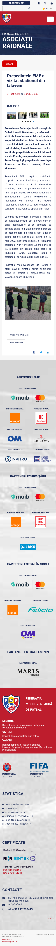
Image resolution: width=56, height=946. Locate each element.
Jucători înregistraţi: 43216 (19, 816)
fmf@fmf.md (14, 904)
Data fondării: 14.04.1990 (17, 805)
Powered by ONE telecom (45, 934)
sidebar (9, 64)
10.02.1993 (7, 777)
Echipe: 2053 (11, 808)
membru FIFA (36, 774)
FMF (27, 34)
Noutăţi (19, 34)
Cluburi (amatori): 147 (16, 812)
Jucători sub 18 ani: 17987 (18, 824)
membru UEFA (9, 774)
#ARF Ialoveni (16, 342)
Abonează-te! (16, 3)
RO (47, 9)
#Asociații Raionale (19, 335)
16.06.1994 (35, 777)
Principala (7, 34)
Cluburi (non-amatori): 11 (18, 820)
